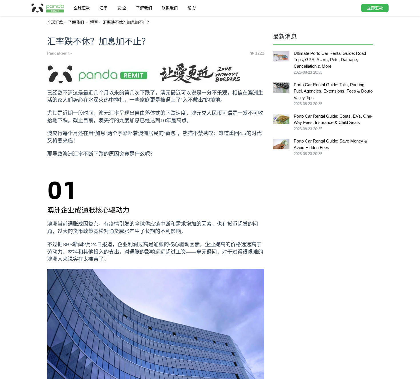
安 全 (121, 8)
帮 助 (192, 8)
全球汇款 (82, 8)
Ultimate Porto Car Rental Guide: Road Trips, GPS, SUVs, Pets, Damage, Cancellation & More (330, 60)
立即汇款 (375, 8)
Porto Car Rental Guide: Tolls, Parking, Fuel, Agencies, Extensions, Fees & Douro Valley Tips (333, 91)
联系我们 (170, 8)
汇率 (103, 8)
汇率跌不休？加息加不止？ (127, 22)
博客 (94, 22)
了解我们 (144, 8)
